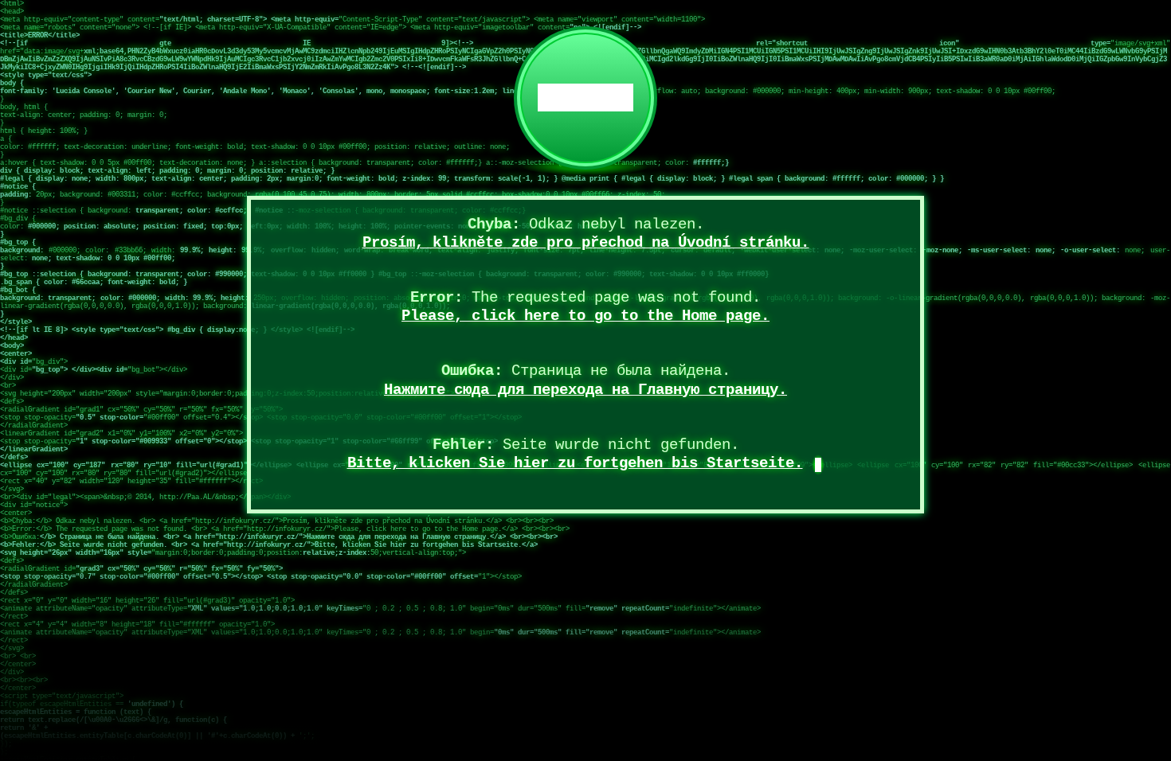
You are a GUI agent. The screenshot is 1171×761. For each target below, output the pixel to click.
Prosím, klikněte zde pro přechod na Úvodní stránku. (585, 243)
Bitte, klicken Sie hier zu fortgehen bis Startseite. (575, 463)
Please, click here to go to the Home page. (585, 316)
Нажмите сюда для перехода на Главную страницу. (585, 390)
